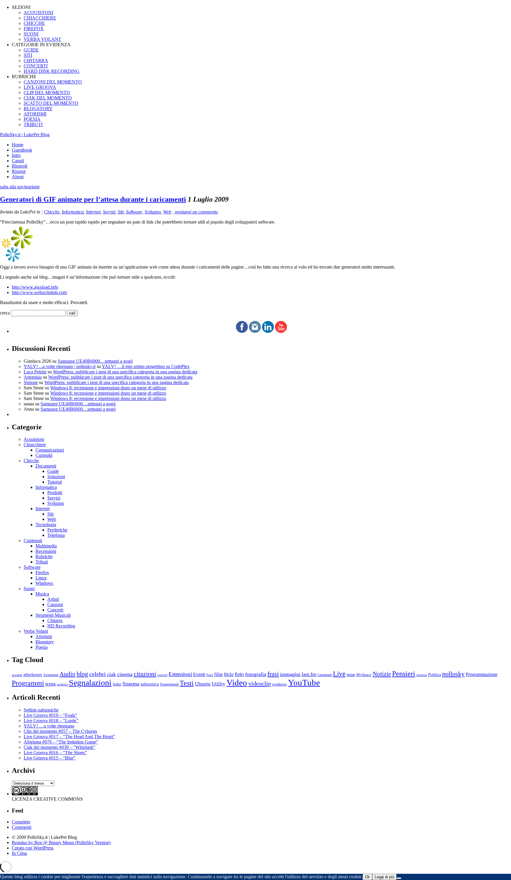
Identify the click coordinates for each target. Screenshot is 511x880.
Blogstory (44, 641)
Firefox (42, 572)
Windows (44, 583)
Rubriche (44, 556)
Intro (16, 155)
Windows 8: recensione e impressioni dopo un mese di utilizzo (108, 387)
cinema (124, 674)
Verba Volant (36, 631)
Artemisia (33, 377)
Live (339, 673)
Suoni (29, 588)
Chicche (51, 211)
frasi (273, 673)
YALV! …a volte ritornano (49, 725)
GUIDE (31, 49)
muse (351, 674)
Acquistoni (34, 439)
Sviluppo (153, 211)
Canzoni (55, 604)
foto (239, 674)
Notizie (382, 673)
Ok (367, 877)
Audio (67, 674)
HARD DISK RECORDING (52, 71)
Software (134, 211)
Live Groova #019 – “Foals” (50, 715)
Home (17, 144)
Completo (21, 821)
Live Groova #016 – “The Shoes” (55, 752)
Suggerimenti (169, 684)
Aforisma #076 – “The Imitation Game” (61, 741)
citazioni (145, 673)
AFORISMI (35, 113)
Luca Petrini (35, 371)
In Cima (19, 853)
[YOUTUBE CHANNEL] (281, 331)
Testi (187, 683)
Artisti (53, 599)
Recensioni (45, 551)
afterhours (32, 674)
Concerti (55, 609)
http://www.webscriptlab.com (39, 292)
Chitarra (54, 620)
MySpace (363, 674)
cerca (5, 312)
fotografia (255, 674)
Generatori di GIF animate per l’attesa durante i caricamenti (93, 199)
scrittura (62, 684)
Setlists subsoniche (41, 709)
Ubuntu (203, 684)
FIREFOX (34, 28)
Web (167, 211)
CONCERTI (36, 65)
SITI (28, 55)
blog (82, 673)
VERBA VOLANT (42, 39)
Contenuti (33, 540)
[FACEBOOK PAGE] (242, 331)
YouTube (304, 682)
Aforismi (43, 636)
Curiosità (43, 455)
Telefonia (56, 535)
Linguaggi (325, 675)
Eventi (199, 674)
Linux (41, 577)
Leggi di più (384, 877)
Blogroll (19, 165)
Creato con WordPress (33, 847)
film (218, 674)
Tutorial (54, 481)
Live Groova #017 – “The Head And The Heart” (69, 736)
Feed (209, 675)
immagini (290, 674)
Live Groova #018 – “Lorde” (51, 720)
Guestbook (22, 149)
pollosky (453, 673)
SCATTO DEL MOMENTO (51, 103)
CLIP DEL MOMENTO (47, 92)
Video (237, 682)
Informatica (73, 211)
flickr (229, 674)
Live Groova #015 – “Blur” (49, 757)
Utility (218, 684)
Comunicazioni (49, 449)
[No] (399, 878)
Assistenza (50, 675)
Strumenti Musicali (53, 615)
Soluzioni (56, 476)
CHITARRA (36, 60)
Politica (434, 674)
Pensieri (403, 673)
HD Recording (61, 625)
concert (162, 675)
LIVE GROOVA (40, 87)
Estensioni (180, 674)
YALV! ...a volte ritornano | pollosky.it (60, 366)
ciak (111, 674)
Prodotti (54, 492)
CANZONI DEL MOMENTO (53, 81)
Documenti (45, 465)
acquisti (17, 675)
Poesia (41, 647)
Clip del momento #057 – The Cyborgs (60, 731)
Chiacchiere (35, 444)
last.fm (309, 674)
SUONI (31, 33)
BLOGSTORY (38, 108)
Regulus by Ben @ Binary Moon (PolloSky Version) (61, 842)
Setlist (117, 684)
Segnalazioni (90, 682)
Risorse (19, 171)
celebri (97, 674)
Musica (42, 593)
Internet (93, 211)
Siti (121, 211)
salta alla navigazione (20, 186)
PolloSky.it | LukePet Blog (25, 134)
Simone (31, 382)
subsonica (149, 684)
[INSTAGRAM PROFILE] (255, 331)
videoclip (259, 683)
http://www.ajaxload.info (35, 287)
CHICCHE (34, 23)
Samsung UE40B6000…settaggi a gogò (95, 361)
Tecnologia (45, 524)
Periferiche (57, 529)
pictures (421, 675)
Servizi (109, 211)
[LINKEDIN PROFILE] (268, 331)
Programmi (28, 683)
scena (50, 683)
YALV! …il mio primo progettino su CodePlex (146, 366)
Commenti (21, 827)
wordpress (279, 684)
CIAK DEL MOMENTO (48, 97)
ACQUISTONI (38, 12)
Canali (18, 160)
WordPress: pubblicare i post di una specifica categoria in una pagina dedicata (125, 371)
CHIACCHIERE (40, 17)
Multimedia (46, 545)
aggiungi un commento (196, 211)
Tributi (41, 561)
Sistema (130, 684)
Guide (53, 471)
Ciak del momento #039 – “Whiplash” (59, 747)
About (18, 176)
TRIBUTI (33, 124)
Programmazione (481, 674)
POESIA (32, 119)
